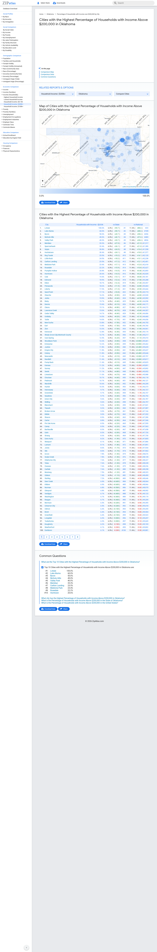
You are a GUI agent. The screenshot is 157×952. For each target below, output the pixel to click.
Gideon (47, 475)
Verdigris (48, 494)
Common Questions (48, 77)
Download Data (50, 202)
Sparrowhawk (50, 246)
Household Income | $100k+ (13, 106)
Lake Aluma (49, 231)
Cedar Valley (49, 313)
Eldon (47, 283)
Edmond (48, 280)
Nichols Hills (49, 237)
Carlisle (47, 469)
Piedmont (48, 381)
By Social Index (8, 30)
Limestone (49, 374)
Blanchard (48, 405)
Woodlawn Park (51, 341)
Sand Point (49, 292)
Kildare (47, 484)
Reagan (48, 500)
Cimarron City (50, 506)
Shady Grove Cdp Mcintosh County (58, 335)
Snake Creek (49, 457)
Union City (48, 399)
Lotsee (47, 228)
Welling (47, 402)
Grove (47, 454)
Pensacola (49, 286)
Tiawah (47, 408)
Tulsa (47, 463)
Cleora (47, 307)
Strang (47, 436)
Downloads (61, 3)
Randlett (48, 359)
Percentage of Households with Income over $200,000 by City (78, 14)
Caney (47, 426)
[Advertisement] (66, 47)
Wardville (48, 384)
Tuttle (47, 320)
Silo (46, 451)
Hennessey (49, 390)
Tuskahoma (49, 521)
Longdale (48, 518)
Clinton (47, 509)
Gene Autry (49, 439)
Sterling (47, 478)
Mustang (48, 472)
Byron (47, 234)
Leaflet (124, 186)
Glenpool (48, 491)
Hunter (47, 387)
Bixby (47, 301)
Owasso (48, 466)
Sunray (47, 368)
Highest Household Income (13, 97)
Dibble (47, 414)
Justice (47, 347)
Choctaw (48, 378)
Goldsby (48, 316)
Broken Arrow (50, 411)
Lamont (48, 445)
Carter (47, 420)
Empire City (49, 350)
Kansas (47, 365)
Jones (47, 448)
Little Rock (49, 258)
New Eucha (49, 323)
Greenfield (48, 515)
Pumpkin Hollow (51, 271)
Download (144, 112)
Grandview (49, 393)
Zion (46, 329)
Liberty (47, 289)
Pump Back (49, 362)
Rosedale (48, 268)
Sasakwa (48, 396)
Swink (47, 371)
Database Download (10, 9)
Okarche (48, 295)
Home (41, 14)
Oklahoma (50, 14)
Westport (48, 442)
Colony (47, 353)
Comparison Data (47, 74)
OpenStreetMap (132, 186)
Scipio (47, 249)
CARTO (140, 186)
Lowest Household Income (13, 99)
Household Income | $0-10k (13, 102)
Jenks (47, 298)
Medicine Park (50, 265)
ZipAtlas (146, 186)
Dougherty (49, 524)
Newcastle (49, 356)
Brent (47, 512)
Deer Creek (49, 481)
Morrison (48, 503)
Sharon (47, 417)
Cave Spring (49, 338)
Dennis (47, 304)
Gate (46, 432)
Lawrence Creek (51, 310)
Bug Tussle (49, 255)
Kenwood (48, 332)
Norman (48, 487)
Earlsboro (48, 530)
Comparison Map (47, 72)
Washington (49, 497)
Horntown (48, 274)
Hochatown (49, 252)
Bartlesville (49, 429)
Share (65, 202)
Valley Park (49, 240)
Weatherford (49, 527)
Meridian (48, 243)
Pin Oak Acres (50, 423)
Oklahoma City (50, 460)
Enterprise (48, 344)
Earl (46, 326)
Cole (46, 277)
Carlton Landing (51, 261)
